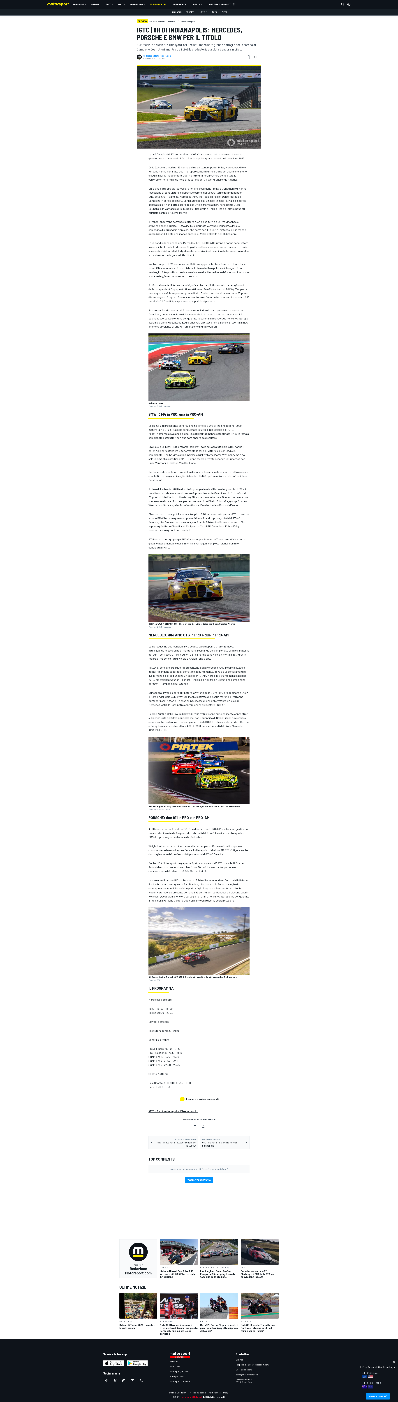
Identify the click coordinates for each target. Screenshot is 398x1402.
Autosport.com (177, 1376)
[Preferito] (249, 57)
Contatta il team (244, 1369)
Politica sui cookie (197, 1392)
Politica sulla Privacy (218, 1392)
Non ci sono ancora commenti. (199, 1169)
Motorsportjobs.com (179, 1371)
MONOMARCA (179, 4)
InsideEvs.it (175, 1361)
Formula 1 (78, 4)
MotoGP (95, 4)
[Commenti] (256, 57)
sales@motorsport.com (247, 1374)
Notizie (203, 12)
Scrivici (239, 1359)
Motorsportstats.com (180, 1381)
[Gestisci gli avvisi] (203, 1127)
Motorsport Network (191, 1397)
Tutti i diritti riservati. (214, 1397)
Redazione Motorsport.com (157, 56)
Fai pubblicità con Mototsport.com (252, 1364)
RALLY (196, 4)
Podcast (190, 12)
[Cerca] (343, 4)
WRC (120, 4)
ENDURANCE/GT (158, 4)
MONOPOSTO (136, 4)
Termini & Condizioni (177, 1392)
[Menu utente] (349, 4)
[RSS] (141, 1381)
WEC (108, 4)
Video (224, 12)
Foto (214, 12)
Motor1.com (175, 1366)
